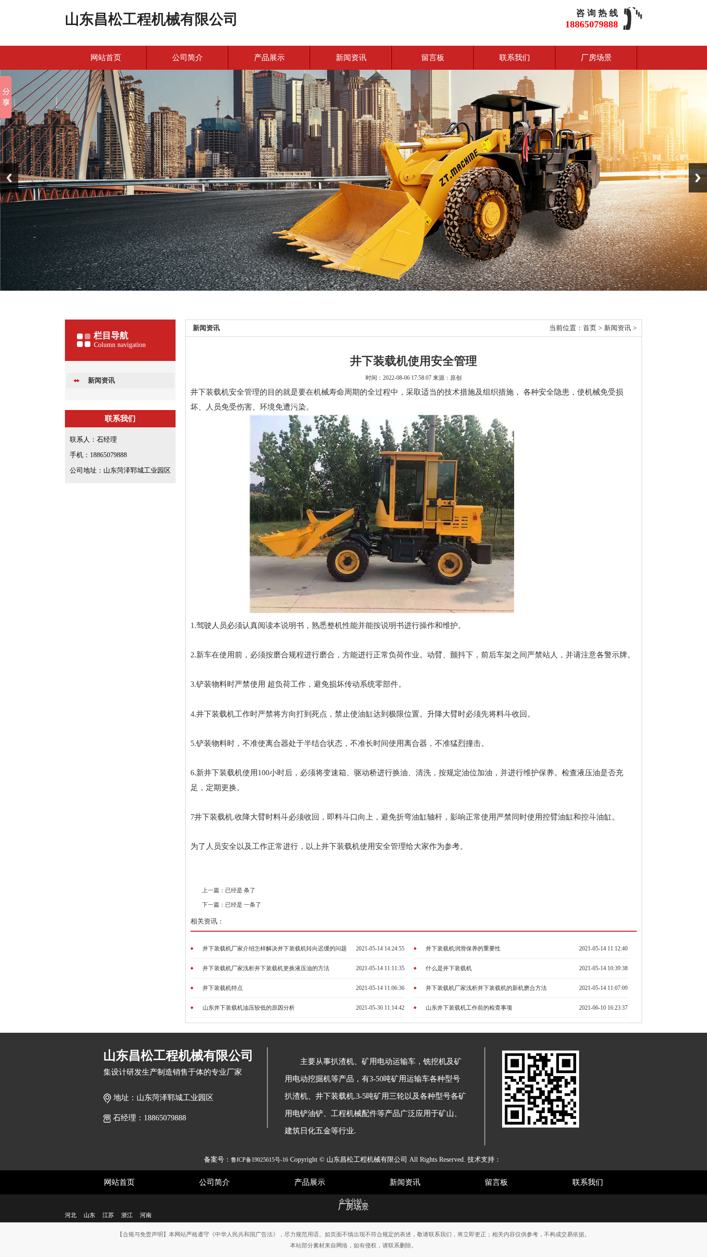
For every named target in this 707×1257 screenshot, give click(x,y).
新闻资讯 (351, 57)
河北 (70, 1215)
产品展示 (269, 57)
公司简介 (187, 57)
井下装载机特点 (222, 988)
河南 (146, 1215)
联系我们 (514, 57)
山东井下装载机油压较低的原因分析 (248, 1007)
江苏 (108, 1215)
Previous (9, 177)
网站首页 (105, 57)
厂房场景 (596, 57)
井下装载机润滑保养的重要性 (463, 948)
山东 (89, 1215)
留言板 (432, 57)
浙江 (127, 1215)
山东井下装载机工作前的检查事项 (469, 1007)
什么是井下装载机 (449, 968)
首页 (589, 328)
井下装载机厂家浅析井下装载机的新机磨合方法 (486, 988)
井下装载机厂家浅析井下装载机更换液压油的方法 (265, 968)
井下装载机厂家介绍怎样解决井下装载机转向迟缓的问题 (274, 948)
